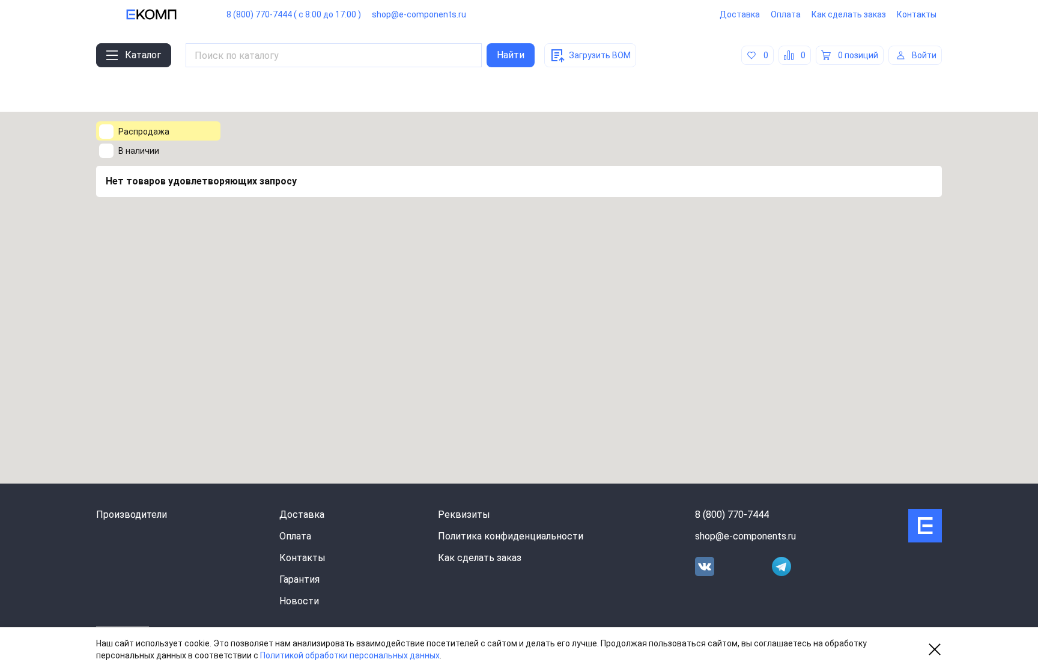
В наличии (138, 151)
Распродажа (143, 131)
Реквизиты (464, 514)
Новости (299, 601)
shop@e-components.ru (419, 14)
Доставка (740, 14)
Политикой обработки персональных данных (350, 655)
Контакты (916, 14)
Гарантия (299, 579)
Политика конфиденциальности (510, 536)
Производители (131, 514)
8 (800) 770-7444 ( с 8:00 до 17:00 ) (293, 14)
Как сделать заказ (849, 14)
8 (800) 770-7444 (732, 514)
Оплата (786, 14)
